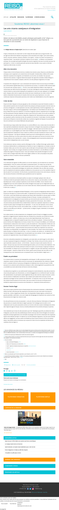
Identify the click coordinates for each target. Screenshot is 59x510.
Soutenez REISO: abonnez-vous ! (29, 23)
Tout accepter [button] (4, 503)
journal (11, 348)
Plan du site (34, 492)
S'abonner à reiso (11, 466)
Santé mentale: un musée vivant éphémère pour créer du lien (20, 447)
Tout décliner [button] (13, 503)
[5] (13, 210)
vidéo (20, 342)
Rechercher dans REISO (52, 17)
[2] (53, 83)
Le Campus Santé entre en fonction (13, 444)
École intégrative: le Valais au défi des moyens (16, 450)
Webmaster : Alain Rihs (42, 492)
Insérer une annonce (12, 459)
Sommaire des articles (8, 384)
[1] (38, 59)
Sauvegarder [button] (3, 509)
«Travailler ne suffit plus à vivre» (13, 453)
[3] (21, 87)
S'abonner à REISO (51, 10)
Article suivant (16, 365)
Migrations (8, 365)
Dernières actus (10, 438)
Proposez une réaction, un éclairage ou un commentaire (15, 380)
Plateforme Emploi (43, 397)
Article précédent (31, 365)
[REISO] (13, 6)
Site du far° (8, 350)
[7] (50, 252)
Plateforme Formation (16, 397)
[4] (15, 187)
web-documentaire (32, 346)
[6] (36, 235)
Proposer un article (12, 472)
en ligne (21, 357)
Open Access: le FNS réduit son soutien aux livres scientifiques (20, 441)
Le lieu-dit (16, 352)
